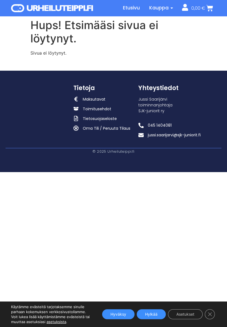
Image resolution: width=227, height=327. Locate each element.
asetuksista (56, 322)
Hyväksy (118, 314)
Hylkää (151, 314)
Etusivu (131, 7)
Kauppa (159, 7)
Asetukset (185, 314)
